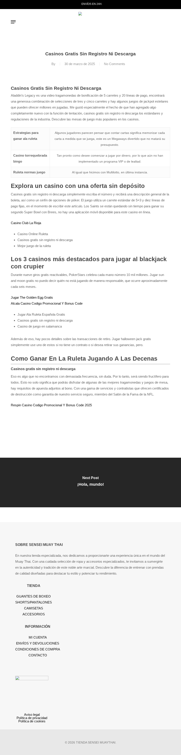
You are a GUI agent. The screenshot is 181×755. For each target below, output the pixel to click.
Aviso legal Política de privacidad (32, 716)
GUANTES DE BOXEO (33, 596)
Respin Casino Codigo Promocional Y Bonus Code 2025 (51, 405)
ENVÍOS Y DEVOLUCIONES (37, 643)
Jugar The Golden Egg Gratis (32, 297)
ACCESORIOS (34, 614)
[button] (13, 22)
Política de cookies (31, 721)
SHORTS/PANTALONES (33, 602)
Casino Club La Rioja (26, 223)
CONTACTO (37, 655)
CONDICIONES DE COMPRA (37, 649)
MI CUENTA (38, 637)
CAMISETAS (33, 608)
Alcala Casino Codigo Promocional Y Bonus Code (47, 303)
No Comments (114, 64)
